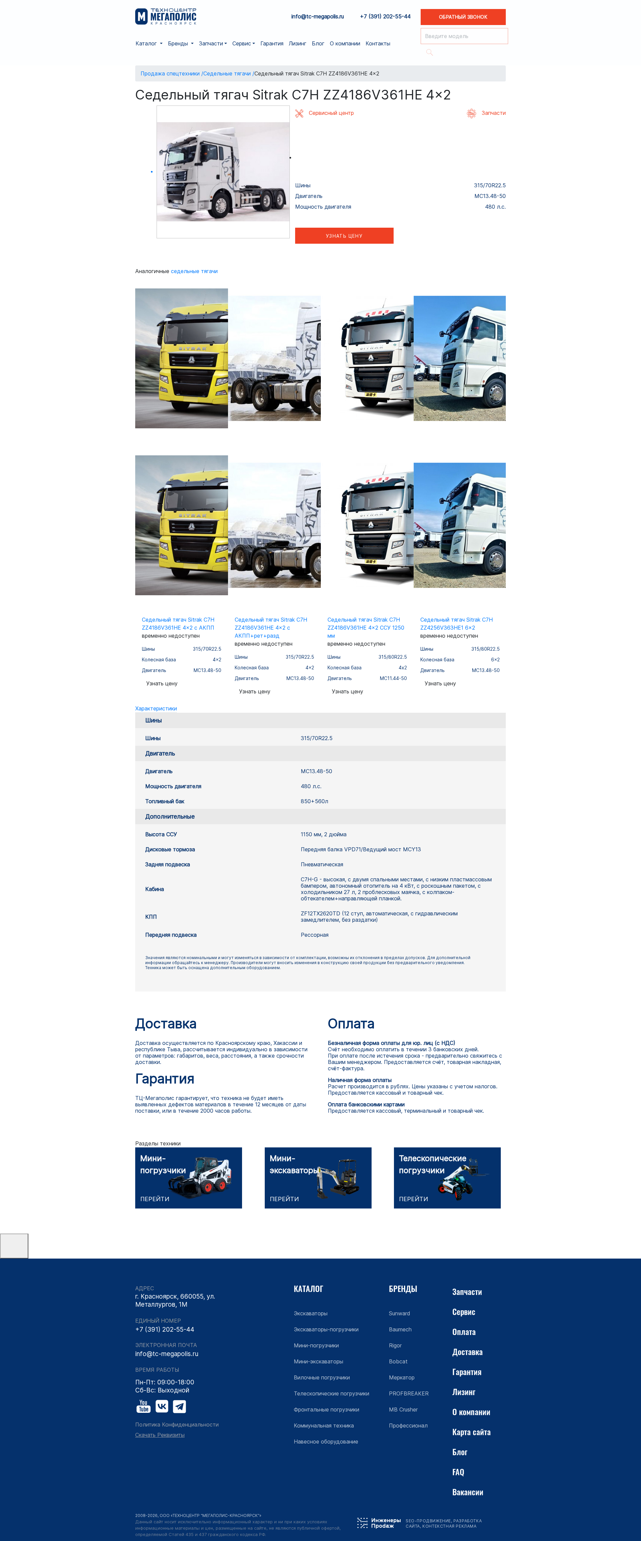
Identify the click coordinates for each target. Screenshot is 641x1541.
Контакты (378, 43)
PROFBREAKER (409, 1393)
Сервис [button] (241, 43)
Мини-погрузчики (316, 1345)
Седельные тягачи (194, 271)
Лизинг (297, 43)
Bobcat (398, 1361)
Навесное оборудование (326, 1441)
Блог (318, 43)
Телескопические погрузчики (331, 1393)
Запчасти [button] (211, 43)
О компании (345, 43)
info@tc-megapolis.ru (317, 16)
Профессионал (408, 1425)
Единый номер (158, 1321)
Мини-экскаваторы (318, 1361)
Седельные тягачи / (228, 73)
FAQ (458, 1472)
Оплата (464, 1331)
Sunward (399, 1313)
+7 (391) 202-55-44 (385, 16)
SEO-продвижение (428, 1520)
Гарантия (271, 43)
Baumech (400, 1329)
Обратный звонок (463, 17)
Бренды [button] (179, 43)
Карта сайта (471, 1431)
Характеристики (156, 708)
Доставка (467, 1351)
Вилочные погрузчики (322, 1377)
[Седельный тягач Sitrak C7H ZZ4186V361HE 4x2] (223, 172)
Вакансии (467, 1492)
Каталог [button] (147, 43)
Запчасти (467, 1291)
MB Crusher (403, 1409)
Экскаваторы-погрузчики (326, 1329)
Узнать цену (344, 236)
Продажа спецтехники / (172, 73)
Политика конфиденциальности (177, 1424)
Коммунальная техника (324, 1425)
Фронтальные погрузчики (326, 1409)
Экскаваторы (311, 1313)
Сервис (463, 1311)
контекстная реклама (449, 1526)
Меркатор (402, 1377)
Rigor (395, 1345)
